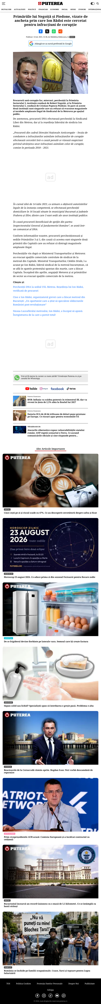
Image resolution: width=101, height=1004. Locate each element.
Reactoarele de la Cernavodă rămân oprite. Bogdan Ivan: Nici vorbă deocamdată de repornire (48, 771)
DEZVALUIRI (6, 9)
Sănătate (8, 702)
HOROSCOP (9, 574)
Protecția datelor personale (49, 983)
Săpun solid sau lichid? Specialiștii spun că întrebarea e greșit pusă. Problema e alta (49, 706)
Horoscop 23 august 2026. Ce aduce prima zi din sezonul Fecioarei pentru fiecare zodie (49, 577)
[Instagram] (44, 996)
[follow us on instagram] (44, 388)
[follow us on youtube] (31, 388)
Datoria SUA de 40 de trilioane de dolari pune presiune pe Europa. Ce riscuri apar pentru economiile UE (56, 415)
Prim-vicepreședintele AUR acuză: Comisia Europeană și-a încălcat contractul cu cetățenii (47, 838)
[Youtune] (57, 996)
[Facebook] (37, 996)
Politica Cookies (23, 983)
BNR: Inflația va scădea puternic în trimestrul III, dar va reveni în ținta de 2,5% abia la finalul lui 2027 (57, 400)
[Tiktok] (50, 996)
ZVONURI (82, 9)
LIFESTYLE (8, 638)
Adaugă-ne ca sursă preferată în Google (53, 43)
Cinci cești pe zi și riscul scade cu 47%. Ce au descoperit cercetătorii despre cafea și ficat (50, 513)
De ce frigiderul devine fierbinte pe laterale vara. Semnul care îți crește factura (46, 641)
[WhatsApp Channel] (64, 996)
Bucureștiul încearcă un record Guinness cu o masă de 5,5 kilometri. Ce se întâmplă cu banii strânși (50, 905)
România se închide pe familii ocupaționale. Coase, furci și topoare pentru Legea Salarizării (47, 971)
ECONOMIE (54, 9)
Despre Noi (73, 983)
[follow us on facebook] (57, 388)
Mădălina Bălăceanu (58, 37)
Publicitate (90, 983)
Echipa (50, 990)
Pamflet (8, 967)
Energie (8, 767)
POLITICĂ (32, 9)
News (72, 37)
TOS (8, 983)
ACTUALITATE (19, 9)
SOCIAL (65, 9)
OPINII (73, 9)
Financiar (43, 9)
